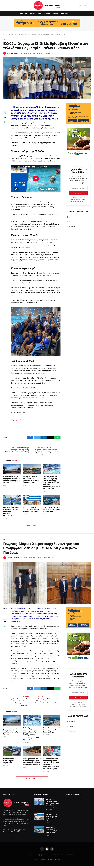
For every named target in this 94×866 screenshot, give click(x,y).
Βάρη (5, 539)
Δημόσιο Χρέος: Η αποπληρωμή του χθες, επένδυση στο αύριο (31, 509)
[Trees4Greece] (78, 142)
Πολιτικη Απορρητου (52, 855)
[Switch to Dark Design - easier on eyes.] (87, 13)
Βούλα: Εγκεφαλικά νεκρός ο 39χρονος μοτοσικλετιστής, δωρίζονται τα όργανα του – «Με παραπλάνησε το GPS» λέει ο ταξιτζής (51, 483)
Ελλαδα (32, 13)
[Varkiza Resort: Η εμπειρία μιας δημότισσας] (12, 751)
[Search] (90, 14)
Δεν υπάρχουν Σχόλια (36, 53)
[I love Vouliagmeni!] (47, 5)
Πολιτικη (47, 13)
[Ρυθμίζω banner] (47, 23)
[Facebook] (5, 109)
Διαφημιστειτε (67, 855)
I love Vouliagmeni (14, 53)
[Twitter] (5, 113)
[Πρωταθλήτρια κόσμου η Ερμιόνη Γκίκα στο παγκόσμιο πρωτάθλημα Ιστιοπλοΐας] (12, 500)
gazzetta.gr (20, 420)
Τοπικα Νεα (23, 13)
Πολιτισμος (65, 13)
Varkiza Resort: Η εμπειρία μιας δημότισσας (9, 761)
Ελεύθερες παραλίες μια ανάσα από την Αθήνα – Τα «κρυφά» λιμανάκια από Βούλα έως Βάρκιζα (32, 762)
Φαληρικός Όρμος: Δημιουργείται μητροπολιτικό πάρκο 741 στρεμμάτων (31, 480)
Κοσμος (39, 13)
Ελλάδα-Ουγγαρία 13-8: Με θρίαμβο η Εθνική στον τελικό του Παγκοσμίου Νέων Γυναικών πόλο (47, 701)
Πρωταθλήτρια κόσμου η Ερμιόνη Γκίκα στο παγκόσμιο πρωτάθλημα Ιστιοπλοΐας (11, 511)
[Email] (5, 117)
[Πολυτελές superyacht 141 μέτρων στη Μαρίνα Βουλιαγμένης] (51, 500)
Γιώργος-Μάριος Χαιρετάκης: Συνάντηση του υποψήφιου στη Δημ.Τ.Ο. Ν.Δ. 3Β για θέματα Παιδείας (17, 450)
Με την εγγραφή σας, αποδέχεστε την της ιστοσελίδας (78, 199)
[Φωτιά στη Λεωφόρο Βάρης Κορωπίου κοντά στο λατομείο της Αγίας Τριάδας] (12, 469)
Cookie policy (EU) (35, 855)
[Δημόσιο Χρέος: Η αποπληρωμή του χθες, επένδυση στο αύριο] (32, 500)
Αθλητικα (56, 13)
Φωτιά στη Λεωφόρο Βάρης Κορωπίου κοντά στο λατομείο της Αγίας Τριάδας (11, 480)
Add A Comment (31, 525)
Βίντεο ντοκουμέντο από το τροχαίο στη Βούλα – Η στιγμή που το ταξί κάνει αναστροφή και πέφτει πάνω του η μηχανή (51, 764)
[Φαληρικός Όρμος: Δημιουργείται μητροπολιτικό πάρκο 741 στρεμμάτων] (32, 469)
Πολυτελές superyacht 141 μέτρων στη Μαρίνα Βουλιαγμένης (51, 509)
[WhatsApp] (5, 122)
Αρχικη (23, 855)
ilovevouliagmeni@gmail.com (16, 830)
